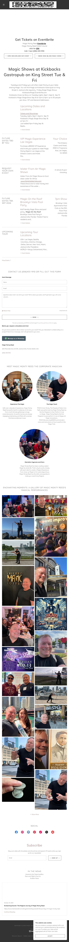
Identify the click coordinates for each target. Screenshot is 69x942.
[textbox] (34, 282)
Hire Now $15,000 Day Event (18, 56)
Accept (50, 936)
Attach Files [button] (6, 311)
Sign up (55, 858)
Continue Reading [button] (9, 912)
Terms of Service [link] (50, 323)
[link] (32, 4)
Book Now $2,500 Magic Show (49, 56)
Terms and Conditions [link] (31, 936)
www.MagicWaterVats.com (31, 181)
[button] (3, 4)
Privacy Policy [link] (40, 323)
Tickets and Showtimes (29, 113)
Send (34, 317)
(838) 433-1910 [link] (6, 353)
